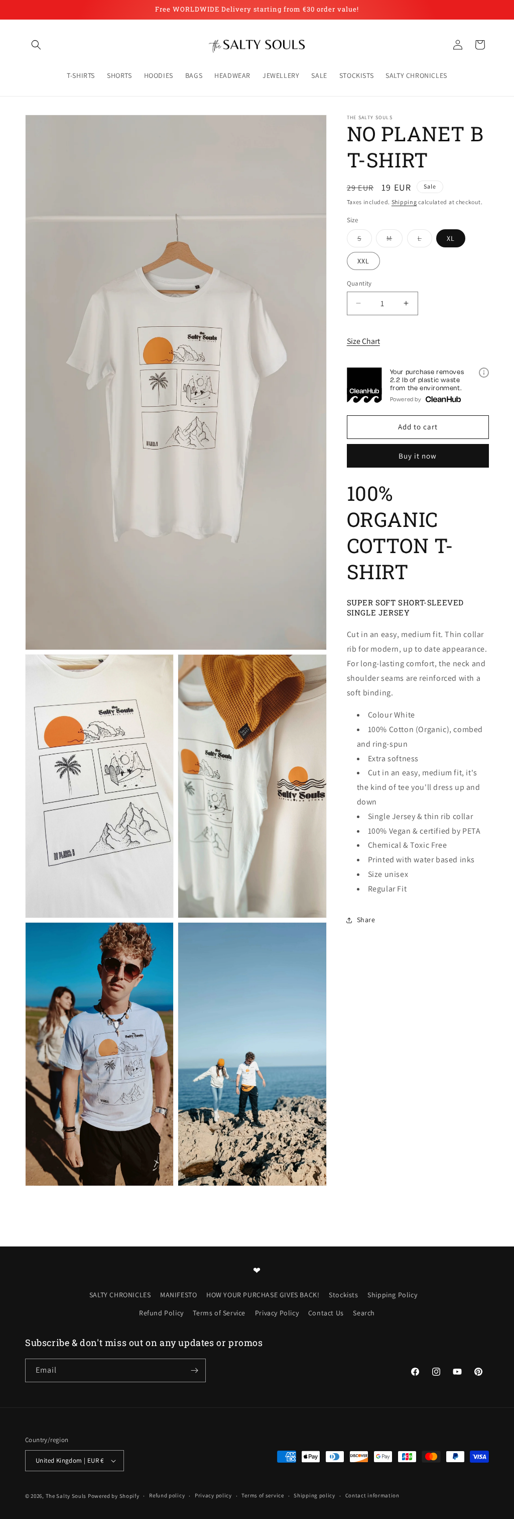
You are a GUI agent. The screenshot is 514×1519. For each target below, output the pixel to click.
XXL (363, 260)
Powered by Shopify (114, 1495)
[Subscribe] (194, 1370)
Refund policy (167, 1495)
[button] (36, 45)
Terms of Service (219, 1312)
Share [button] (366, 919)
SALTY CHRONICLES (120, 1294)
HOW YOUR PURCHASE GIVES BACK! (262, 1294)
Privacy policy (213, 1495)
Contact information (372, 1495)
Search (364, 1312)
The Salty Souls (66, 1495)
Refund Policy (161, 1312)
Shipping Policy (392, 1294)
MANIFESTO (178, 1294)
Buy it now (418, 456)
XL (451, 238)
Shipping (404, 202)
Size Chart (363, 341)
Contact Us (326, 1312)
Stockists (343, 1294)
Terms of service (262, 1495)
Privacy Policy (277, 1312)
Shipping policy (314, 1495)
